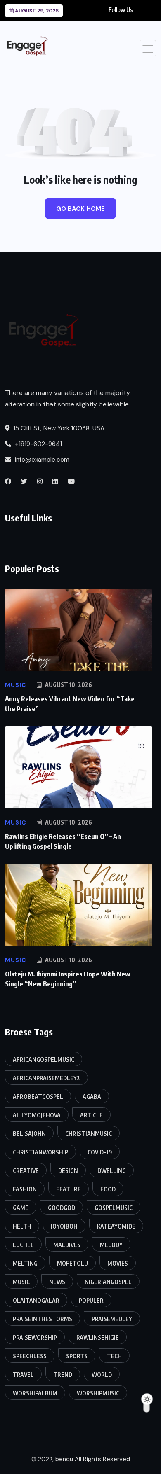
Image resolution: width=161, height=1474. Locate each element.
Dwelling (111, 1170)
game (20, 1207)
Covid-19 (100, 1152)
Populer (91, 1300)
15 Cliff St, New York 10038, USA (58, 428)
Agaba (92, 1096)
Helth (22, 1226)
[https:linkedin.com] (55, 481)
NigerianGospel (108, 1281)
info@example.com (41, 460)
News (57, 1281)
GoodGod (61, 1207)
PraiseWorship (35, 1337)
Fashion (25, 1189)
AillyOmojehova (37, 1115)
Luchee (23, 1244)
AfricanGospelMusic (43, 1059)
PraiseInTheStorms (42, 1318)
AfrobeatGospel (38, 1096)
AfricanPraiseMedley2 (46, 1078)
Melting (25, 1263)
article (91, 1115)
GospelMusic (114, 1207)
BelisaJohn (29, 1133)
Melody (111, 1244)
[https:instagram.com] (40, 481)
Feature (68, 1189)
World (102, 1374)
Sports (77, 1356)
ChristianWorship (40, 1152)
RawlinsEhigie (97, 1337)
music (21, 1281)
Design (68, 1170)
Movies (117, 1263)
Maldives (66, 1244)
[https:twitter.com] (24, 481)
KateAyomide (116, 1226)
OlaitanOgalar (36, 1300)
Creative (26, 1170)
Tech (114, 1356)
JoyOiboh (64, 1226)
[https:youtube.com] (71, 481)
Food (108, 1189)
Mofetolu (72, 1263)
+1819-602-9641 (37, 444)
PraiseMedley (112, 1318)
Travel (23, 1374)
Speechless (30, 1356)
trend (62, 1374)
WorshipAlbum (35, 1393)
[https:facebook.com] (8, 481)
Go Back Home (80, 209)
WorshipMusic (98, 1393)
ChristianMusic (88, 1133)
